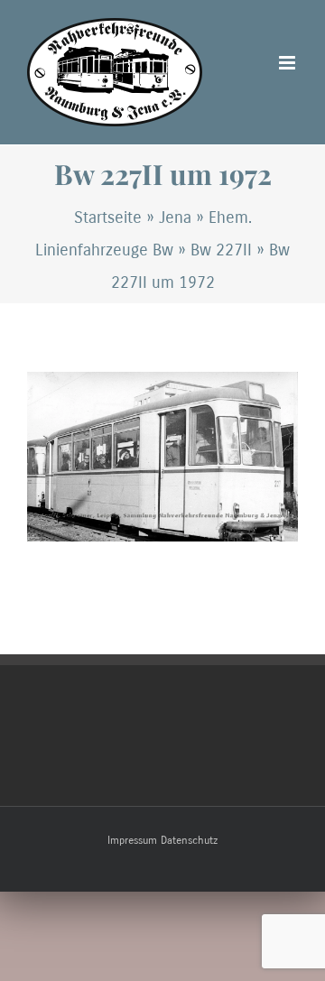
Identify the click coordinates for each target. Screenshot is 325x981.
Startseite (108, 217)
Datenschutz (189, 840)
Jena (175, 217)
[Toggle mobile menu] (288, 62)
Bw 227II (221, 250)
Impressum (132, 840)
